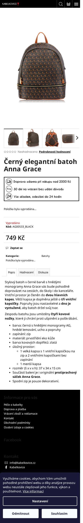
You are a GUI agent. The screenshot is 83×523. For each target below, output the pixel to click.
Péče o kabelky (13, 404)
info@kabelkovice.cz (23, 463)
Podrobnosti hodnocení (54, 151)
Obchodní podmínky (17, 422)
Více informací (33, 491)
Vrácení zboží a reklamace (20, 413)
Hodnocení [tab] (27, 272)
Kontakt (9, 418)
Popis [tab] (11, 272)
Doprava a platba (15, 409)
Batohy (46, 256)
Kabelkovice (17, 467)
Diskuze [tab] (43, 272)
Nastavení (40, 501)
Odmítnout (20, 513)
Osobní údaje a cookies (19, 427)
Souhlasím (59, 513)
